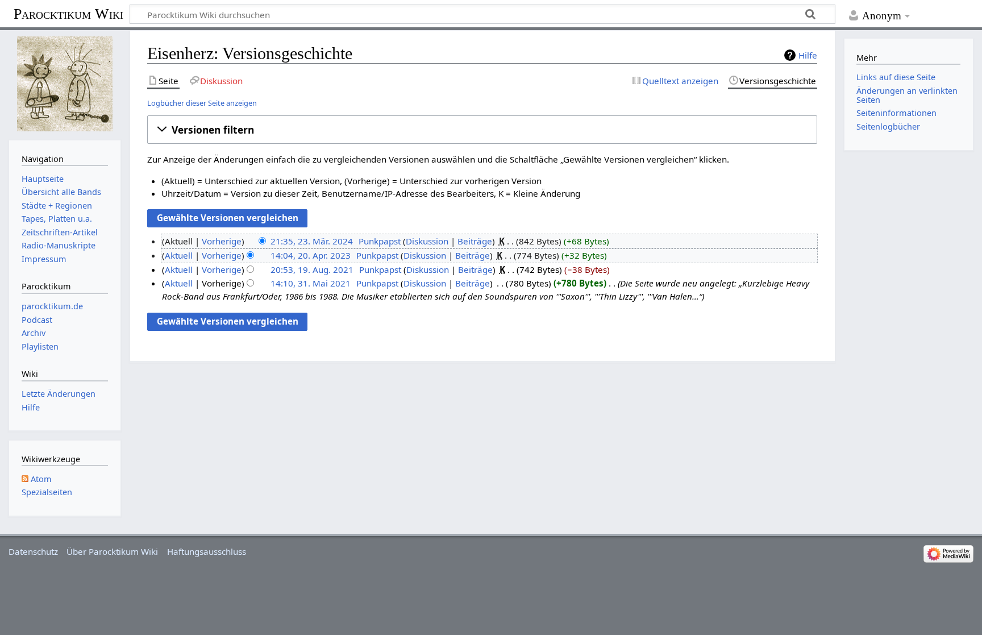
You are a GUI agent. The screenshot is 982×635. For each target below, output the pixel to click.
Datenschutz (33, 551)
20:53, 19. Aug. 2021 (312, 269)
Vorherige (222, 241)
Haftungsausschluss (206, 551)
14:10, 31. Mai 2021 (311, 283)
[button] (482, 130)
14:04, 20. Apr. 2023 (311, 255)
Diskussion (427, 241)
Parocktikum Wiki (68, 13)
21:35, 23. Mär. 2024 (312, 241)
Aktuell (179, 255)
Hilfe (807, 55)
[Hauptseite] (64, 83)
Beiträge (474, 241)
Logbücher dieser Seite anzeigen (202, 103)
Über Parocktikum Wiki (112, 551)
